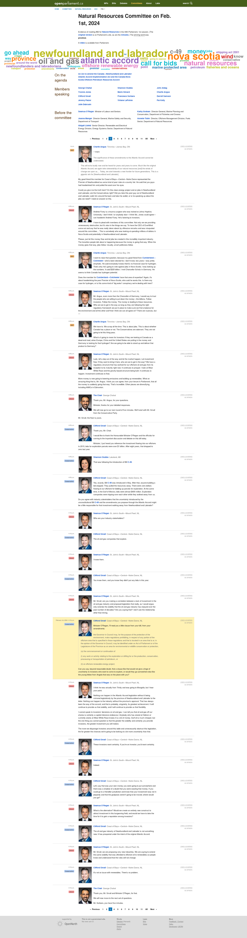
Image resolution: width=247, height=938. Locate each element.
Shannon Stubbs (125, 87)
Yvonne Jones (84, 92)
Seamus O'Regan (86, 111)
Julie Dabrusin (84, 104)
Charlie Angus (163, 92)
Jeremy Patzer (84, 100)
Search (119, 926)
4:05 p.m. (71, 206)
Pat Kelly (161, 100)
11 (142, 138)
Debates (123, 3)
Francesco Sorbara (126, 96)
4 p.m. (72, 146)
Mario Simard (124, 92)
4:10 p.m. (71, 513)
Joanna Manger (85, 118)
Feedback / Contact (176, 921)
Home (57, 9)
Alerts (119, 929)
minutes (124, 34)
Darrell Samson (164, 96)
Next (152, 138)
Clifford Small (84, 96)
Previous (96, 138)
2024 (95, 9)
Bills (114, 3)
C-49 (130, 462)
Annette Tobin (143, 118)
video (82, 42)
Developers (173, 926)
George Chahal (85, 87)
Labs (158, 3)
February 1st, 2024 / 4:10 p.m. (65, 620)
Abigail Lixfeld (84, 125)
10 (137, 138)
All (146, 138)
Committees (136, 3)
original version (85, 34)
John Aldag (162, 87)
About (149, 3)
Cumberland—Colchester (108, 277)
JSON (180, 926)
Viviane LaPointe (125, 100)
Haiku (171, 924)
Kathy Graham (143, 111)
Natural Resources (83, 9)
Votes (145, 924)
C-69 (97, 502)
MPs (106, 3)
